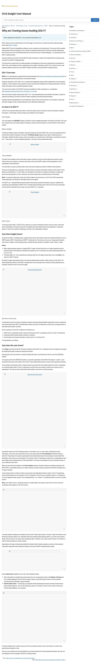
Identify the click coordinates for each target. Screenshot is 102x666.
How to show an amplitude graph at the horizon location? (20, 658)
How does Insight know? (12, 234)
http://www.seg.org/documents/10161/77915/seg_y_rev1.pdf (19, 91)
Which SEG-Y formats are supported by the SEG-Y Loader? (50, 660)
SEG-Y (46, 26)
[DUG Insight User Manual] (10, 6)
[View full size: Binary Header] (34, 147)
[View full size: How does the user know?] (34, 410)
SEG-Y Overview (8, 73)
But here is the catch (9, 318)
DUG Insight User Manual (8, 26)
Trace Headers (7, 155)
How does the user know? (12, 345)
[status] (34, 37)
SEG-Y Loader (13, 45)
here (39, 38)
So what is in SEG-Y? (10, 107)
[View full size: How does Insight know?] (34, 291)
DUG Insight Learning (21, 26)
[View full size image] (34, 509)
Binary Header (7, 129)
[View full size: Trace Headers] (34, 204)
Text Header (6, 117)
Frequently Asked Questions (36, 26)
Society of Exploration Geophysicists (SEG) (52, 76)
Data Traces (6, 221)
